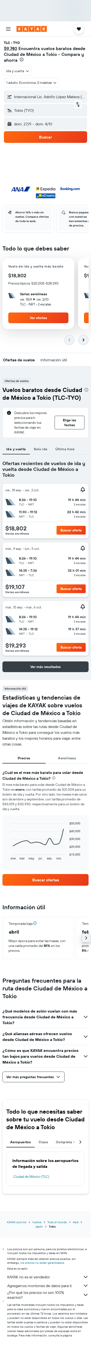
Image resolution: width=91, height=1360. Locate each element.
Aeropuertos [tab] (20, 1142)
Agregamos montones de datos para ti (39, 1285)
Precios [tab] (24, 758)
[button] (8, 29)
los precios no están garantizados (42, 1263)
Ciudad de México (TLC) (31, 1176)
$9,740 (10, 48)
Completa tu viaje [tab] (70, 1142)
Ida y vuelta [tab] (16, 449)
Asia (75, 1222)
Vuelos (36, 1222)
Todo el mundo (57, 1222)
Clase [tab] (43, 1142)
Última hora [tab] (65, 449)
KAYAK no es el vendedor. (28, 1276)
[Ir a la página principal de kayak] (32, 29)
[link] (45, 880)
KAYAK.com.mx (16, 1222)
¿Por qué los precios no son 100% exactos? (35, 1295)
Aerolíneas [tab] (67, 758)
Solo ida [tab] (41, 449)
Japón (39, 1226)
